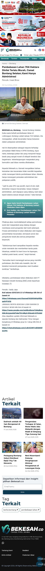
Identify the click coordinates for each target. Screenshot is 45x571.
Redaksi (25, 550)
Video (34, 59)
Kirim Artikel (6, 555)
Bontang (12, 63)
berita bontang (10, 510)
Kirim (22, 492)
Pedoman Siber (28, 555)
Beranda (5, 59)
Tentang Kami (7, 550)
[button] (26, 562)
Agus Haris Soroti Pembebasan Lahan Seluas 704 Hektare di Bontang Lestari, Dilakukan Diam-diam (23, 205)
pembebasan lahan (29, 510)
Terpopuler (24, 59)
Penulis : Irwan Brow (10, 80)
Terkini (14, 59)
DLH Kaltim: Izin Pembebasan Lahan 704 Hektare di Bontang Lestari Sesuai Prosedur (24, 212)
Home (4, 63)
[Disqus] (22, 366)
